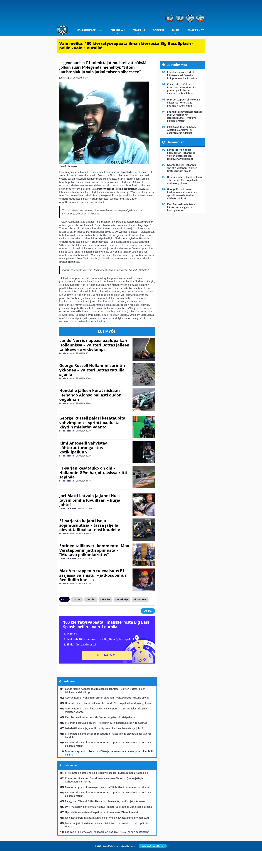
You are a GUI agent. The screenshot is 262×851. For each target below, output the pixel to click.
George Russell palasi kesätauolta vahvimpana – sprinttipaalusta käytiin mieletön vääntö (92, 422)
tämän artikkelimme (81, 321)
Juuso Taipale (65, 77)
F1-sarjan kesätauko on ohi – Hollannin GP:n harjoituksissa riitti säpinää (93, 472)
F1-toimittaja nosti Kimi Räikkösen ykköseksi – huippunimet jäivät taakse (106, 772)
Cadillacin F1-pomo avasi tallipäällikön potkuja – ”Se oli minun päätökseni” (107, 832)
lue (103, 321)
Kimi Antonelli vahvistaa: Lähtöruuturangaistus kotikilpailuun (84, 447)
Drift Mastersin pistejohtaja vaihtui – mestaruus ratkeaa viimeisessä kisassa (108, 806)
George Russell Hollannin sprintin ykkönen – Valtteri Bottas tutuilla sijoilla (92, 370)
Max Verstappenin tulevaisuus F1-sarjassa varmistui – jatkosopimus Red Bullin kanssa (92, 575)
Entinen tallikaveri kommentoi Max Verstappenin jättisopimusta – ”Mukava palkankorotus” (94, 550)
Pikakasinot (195, 30)
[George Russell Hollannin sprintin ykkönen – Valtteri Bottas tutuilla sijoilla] (143, 374)
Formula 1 (118, 30)
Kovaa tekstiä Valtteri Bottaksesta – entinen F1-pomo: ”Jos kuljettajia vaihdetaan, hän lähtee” (104, 780)
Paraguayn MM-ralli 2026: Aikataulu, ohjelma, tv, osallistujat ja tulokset (105, 801)
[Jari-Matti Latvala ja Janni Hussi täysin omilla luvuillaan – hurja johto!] (143, 504)
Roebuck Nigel (122, 599)
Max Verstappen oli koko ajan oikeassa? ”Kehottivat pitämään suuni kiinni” (107, 787)
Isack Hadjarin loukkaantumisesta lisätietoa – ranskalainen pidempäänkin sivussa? (107, 824)
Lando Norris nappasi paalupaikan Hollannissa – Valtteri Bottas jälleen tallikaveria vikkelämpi (94, 345)
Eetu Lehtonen (66, 353)
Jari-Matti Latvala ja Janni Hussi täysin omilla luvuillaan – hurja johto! (90, 500)
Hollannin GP (90, 30)
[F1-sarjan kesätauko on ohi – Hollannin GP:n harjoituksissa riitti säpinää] (143, 477)
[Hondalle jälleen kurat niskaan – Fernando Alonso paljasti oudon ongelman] (143, 399)
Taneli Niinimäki (67, 508)
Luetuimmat (70, 765)
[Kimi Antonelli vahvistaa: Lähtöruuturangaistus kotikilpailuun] (143, 452)
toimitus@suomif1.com (152, 846)
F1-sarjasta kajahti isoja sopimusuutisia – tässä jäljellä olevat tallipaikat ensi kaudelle (89, 525)
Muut (175, 30)
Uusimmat (68, 681)
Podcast (158, 30)
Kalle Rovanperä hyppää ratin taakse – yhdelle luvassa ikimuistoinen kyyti (107, 817)
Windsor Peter (140, 599)
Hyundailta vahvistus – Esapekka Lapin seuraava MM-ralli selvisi (101, 812)
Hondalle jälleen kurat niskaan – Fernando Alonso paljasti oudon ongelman (91, 395)
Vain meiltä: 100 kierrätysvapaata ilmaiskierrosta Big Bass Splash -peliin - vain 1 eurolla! (126, 46)
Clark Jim (77, 599)
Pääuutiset (105, 599)
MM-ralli (139, 30)
